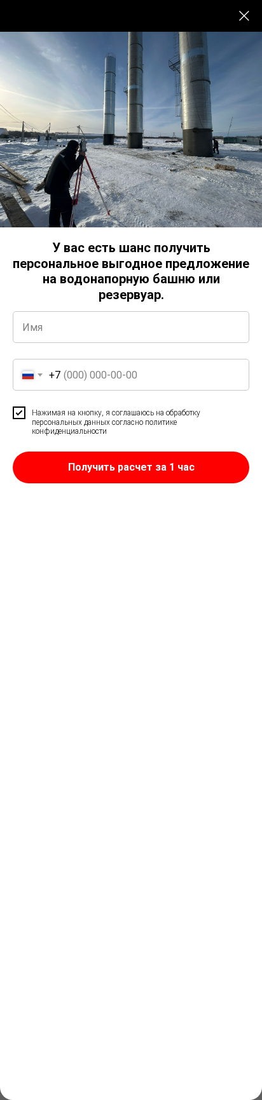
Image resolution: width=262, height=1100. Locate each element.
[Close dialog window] (244, 15)
